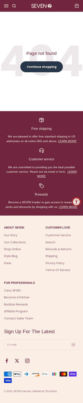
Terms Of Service (58, 270)
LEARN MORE (67, 141)
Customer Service (58, 235)
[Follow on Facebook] (6, 361)
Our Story (10, 235)
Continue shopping (41, 67)
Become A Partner (17, 297)
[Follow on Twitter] (17, 361)
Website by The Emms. (44, 391)
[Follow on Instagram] (27, 361)
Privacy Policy (55, 263)
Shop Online (12, 249)
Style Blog (11, 256)
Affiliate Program (16, 311)
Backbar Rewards (16, 304)
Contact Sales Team (18, 318)
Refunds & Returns (59, 249)
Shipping (51, 256)
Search (50, 242)
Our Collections (15, 242)
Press (7, 263)
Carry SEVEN (12, 290)
